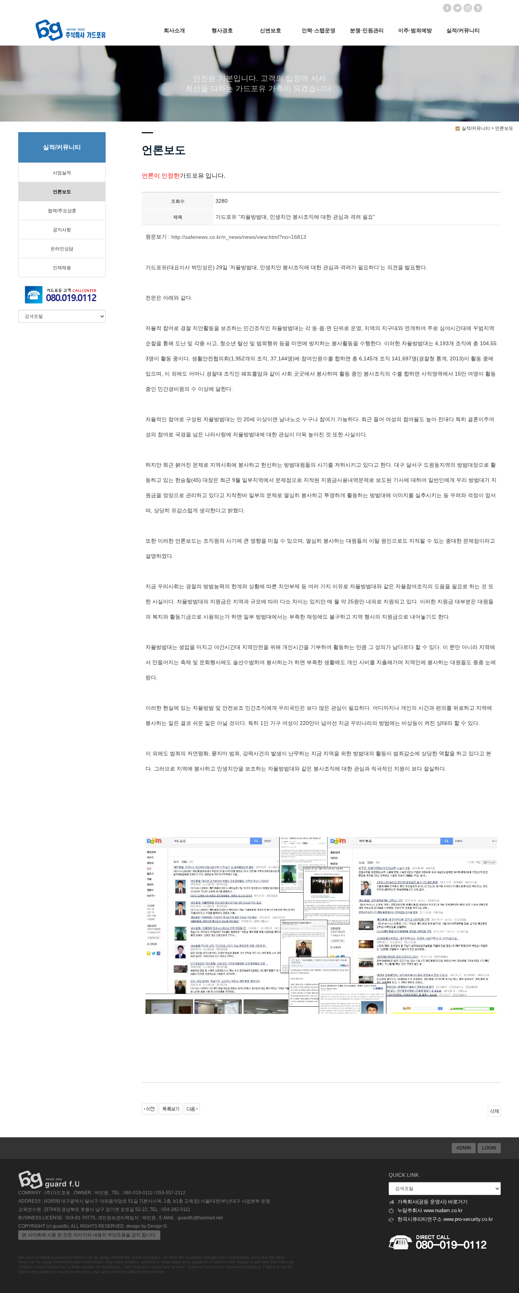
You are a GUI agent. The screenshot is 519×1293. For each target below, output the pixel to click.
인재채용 (62, 267)
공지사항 (62, 229)
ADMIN (463, 1148)
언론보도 (62, 191)
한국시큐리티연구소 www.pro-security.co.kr (445, 1219)
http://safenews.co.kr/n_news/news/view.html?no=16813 (238, 237)
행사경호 (222, 30)
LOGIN (489, 1148)
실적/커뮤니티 (463, 30)
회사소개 (174, 30)
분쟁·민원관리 (367, 30)
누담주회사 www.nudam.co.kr (429, 1210)
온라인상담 (62, 248)
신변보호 (270, 30)
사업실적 (62, 172)
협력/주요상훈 (62, 210)
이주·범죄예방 (415, 30)
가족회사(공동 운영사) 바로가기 (432, 1202)
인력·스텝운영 (318, 30)
